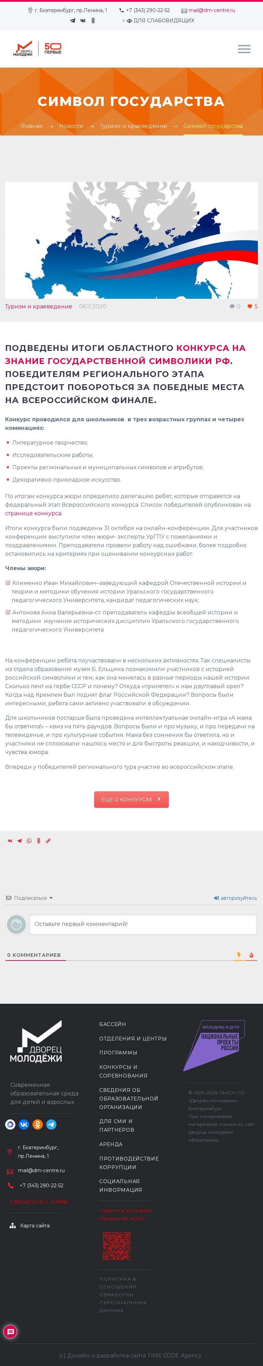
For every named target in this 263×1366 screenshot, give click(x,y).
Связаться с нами (39, 1202)
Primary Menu (244, 49)
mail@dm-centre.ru (212, 10)
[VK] (83, 20)
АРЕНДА (111, 1144)
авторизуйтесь (238, 898)
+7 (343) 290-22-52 (148, 10)
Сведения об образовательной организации (129, 1098)
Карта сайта (35, 1226)
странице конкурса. (33, 513)
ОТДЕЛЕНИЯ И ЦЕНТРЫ (133, 1039)
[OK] (93, 20)
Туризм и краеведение (38, 306)
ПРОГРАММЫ (118, 1053)
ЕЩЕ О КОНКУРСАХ (127, 800)
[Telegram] (72, 20)
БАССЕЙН (112, 1024)
